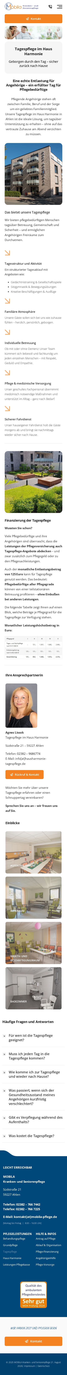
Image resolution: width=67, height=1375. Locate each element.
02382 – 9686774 (28, 754)
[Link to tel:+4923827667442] (50, 6)
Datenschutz (44, 1365)
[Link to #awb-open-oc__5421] (59, 6)
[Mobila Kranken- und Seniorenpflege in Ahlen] (22, 4)
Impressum (29, 1365)
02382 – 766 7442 (28, 1204)
